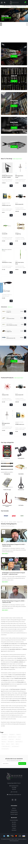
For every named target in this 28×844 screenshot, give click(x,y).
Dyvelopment (15, 840)
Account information (14, 820)
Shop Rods (14, 105)
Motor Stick (18, 739)
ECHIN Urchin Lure (6, 205)
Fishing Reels (17, 445)
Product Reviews (1, 288)
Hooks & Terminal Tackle (6, 492)
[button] (1, 24)
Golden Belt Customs (12, 736)
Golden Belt (4, 736)
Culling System (5, 734)
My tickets (14, 824)
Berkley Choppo (6, 291)
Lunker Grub (11, 739)
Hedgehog (18, 233)
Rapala (8, 743)
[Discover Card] (12, 836)
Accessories (17, 477)
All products (14, 830)
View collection (17, 158)
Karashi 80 (4, 233)
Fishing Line (3, 445)
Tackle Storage (4, 477)
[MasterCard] (16, 836)
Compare (14, 828)
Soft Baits (17, 492)
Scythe (17, 743)
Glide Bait (18, 734)
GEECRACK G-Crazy (7, 262)
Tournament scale (5, 748)
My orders (14, 822)
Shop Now (14, 56)
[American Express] (4, 836)
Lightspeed (24, 839)
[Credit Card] (8, 836)
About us (14, 808)
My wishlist (14, 826)
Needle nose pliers (19, 741)
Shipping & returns (14, 812)
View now (14, 127)
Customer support (14, 814)
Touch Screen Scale (15, 746)
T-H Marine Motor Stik (6, 746)
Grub (19, 736)
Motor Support (11, 741)
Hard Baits (17, 461)
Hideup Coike (5, 394)
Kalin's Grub (4, 739)
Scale (12, 743)
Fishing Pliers (12, 734)
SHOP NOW (14, 146)
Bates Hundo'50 (19, 204)
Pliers (3, 743)
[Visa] (23, 836)
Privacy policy (14, 810)
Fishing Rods (3, 461)
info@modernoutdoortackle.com (14, 794)
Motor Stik (4, 741)
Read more (5, 553)
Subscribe (23, 763)
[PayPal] (19, 836)
